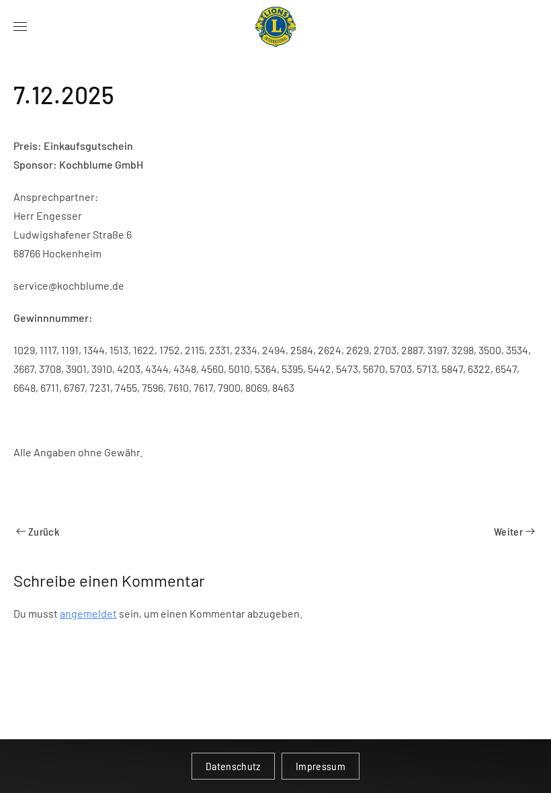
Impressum (320, 765)
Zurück (43, 531)
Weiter (508, 531)
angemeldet (88, 613)
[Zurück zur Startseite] (275, 27)
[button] (20, 27)
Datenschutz (233, 765)
